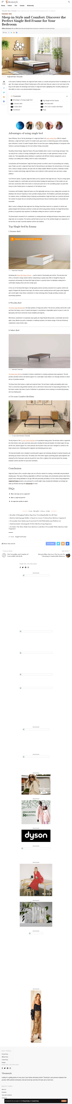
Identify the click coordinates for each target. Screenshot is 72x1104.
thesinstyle (29, 484)
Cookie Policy (35, 1101)
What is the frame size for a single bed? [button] (20, 494)
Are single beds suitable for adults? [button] (19, 501)
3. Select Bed (17, 106)
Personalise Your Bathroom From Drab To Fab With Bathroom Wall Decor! (35, 521)
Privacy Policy (26, 1101)
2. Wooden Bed (48, 103)
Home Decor (5, 13)
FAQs (44, 110)
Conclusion (16, 110)
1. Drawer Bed (17, 103)
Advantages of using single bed (22, 100)
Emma (10, 13)
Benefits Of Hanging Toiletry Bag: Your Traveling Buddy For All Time (33, 515)
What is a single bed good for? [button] (18, 497)
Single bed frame (20, 537)
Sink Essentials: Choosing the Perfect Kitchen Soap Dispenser (31, 524)
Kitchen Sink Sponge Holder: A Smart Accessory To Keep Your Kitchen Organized (38, 518)
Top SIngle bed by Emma (50, 100)
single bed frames (14, 481)
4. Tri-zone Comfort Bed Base (53, 106)
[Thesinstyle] (12, 2)
